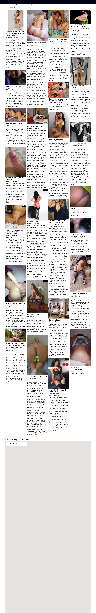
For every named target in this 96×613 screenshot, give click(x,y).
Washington (23, 4)
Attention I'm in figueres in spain (15, 124)
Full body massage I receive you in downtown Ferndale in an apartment (58, 41)
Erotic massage (75, 367)
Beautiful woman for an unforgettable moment (57, 221)
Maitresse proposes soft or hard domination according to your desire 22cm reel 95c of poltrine (15, 346)
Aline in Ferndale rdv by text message (15, 304)
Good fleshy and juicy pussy (13, 87)
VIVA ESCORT (8, 2)
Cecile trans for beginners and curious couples (58, 100)
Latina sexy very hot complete (34, 315)
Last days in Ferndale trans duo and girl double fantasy (15, 32)
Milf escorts (8, 4)
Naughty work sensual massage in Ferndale (78, 235)
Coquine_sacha (32, 222)
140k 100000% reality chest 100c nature (37, 377)
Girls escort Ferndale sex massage (79, 294)
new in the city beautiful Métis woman (57, 391)
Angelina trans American (79, 144)
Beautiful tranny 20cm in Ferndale (14, 178)
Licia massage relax (56, 139)
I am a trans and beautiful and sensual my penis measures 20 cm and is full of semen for (79, 27)
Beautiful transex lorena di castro (36, 43)
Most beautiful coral (77, 85)
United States (15, 4)
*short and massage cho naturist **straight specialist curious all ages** (15, 231)
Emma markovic (54, 320)
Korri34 (73, 208)
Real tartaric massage (35, 126)
